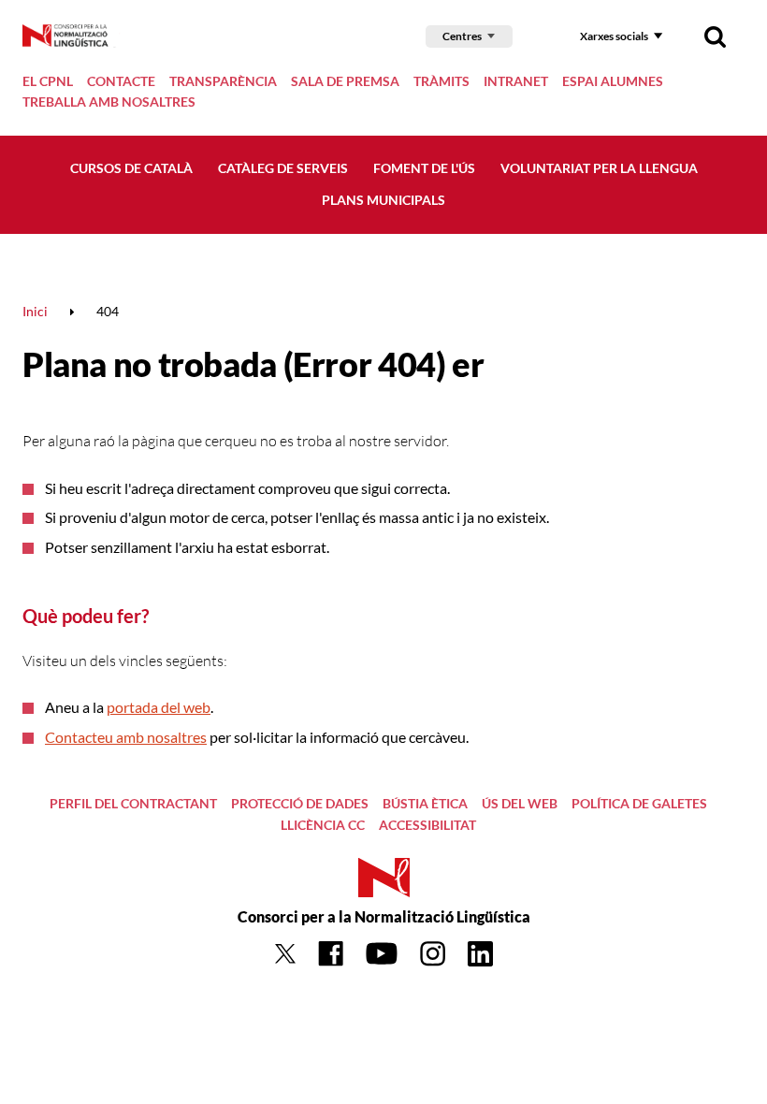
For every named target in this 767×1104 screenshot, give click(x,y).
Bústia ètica (425, 803)
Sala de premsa (345, 81)
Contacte (121, 81)
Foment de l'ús (424, 168)
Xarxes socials (614, 36)
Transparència (223, 81)
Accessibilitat (427, 825)
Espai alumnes (612, 81)
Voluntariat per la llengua (599, 168)
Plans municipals (383, 200)
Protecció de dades (300, 803)
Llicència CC (323, 825)
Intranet (516, 81)
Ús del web (519, 803)
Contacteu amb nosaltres (126, 737)
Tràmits (441, 81)
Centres (462, 36)
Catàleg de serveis (283, 168)
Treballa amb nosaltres (108, 101)
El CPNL (47, 81)
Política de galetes (639, 803)
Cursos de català (131, 168)
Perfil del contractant (133, 803)
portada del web (158, 707)
